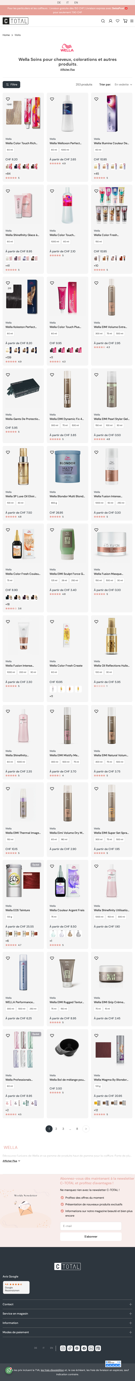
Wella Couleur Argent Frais (67, 910)
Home (6, 35)
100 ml (109, 425)
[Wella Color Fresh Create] (67, 636)
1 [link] (49, 1129)
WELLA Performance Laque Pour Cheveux (19, 1002)
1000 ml (65, 149)
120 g (9, 916)
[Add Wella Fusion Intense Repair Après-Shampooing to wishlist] (7, 620)
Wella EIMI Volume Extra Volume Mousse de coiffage (109, 327)
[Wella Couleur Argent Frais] (67, 880)
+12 (96, 1110)
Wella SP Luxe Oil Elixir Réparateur (19, 496)
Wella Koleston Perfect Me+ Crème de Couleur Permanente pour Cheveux (22, 327)
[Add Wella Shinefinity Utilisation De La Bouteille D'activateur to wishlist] (96, 865)
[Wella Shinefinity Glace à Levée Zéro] (23, 205)
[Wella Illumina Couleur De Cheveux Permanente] (111, 113)
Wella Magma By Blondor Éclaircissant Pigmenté (110, 1080)
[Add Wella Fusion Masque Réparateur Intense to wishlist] (96, 528)
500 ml (119, 333)
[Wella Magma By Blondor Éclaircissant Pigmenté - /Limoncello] (97, 1103)
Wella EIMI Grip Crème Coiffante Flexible (108, 1002)
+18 (7, 604)
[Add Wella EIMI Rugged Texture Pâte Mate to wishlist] (52, 957)
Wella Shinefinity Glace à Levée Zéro (21, 235)
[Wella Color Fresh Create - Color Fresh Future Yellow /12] (78, 689)
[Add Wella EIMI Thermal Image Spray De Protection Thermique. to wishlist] (7, 787)
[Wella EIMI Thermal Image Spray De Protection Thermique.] (23, 803)
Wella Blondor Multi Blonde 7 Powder (67, 496)
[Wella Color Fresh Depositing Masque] (111, 205)
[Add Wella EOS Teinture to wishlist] (7, 865)
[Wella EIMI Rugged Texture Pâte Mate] (67, 972)
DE (59, 2)
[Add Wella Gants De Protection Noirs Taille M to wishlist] (7, 373)
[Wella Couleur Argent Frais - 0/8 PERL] (53, 933)
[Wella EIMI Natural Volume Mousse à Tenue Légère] (111, 725)
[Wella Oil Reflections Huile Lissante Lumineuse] (111, 636)
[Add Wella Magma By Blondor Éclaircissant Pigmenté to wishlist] (96, 1034)
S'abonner (90, 1236)
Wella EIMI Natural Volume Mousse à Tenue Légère (111, 755)
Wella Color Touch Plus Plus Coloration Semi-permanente (64, 327)
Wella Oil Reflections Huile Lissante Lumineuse (111, 666)
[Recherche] (103, 21)
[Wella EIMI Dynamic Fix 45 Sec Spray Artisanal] (67, 389)
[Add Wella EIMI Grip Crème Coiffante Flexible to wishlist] (96, 957)
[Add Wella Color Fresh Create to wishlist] (52, 620)
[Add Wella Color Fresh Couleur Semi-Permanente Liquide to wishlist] (7, 528)
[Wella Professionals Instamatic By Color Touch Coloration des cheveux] (23, 1049)
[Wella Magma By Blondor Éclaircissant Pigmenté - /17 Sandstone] (114, 1103)
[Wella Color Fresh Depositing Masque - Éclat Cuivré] (122, 258)
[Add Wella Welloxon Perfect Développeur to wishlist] (52, 97)
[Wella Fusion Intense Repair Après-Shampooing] (23, 636)
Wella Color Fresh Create (66, 665)
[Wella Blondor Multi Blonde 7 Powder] (67, 466)
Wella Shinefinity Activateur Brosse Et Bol (21, 755)
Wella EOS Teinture (17, 910)
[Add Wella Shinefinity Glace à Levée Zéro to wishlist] (7, 189)
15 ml (107, 1008)
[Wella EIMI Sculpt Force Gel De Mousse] (67, 544)
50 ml (110, 502)
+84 (8, 173)
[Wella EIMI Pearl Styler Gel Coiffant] (111, 389)
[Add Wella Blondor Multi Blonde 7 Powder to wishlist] (52, 451)
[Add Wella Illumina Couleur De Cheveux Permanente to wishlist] (96, 97)
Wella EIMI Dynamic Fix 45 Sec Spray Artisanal (67, 419)
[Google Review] (16, 1287)
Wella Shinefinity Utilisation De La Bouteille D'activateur (111, 910)
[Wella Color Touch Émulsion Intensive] (67, 205)
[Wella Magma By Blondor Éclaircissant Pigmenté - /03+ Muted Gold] (122, 1103)
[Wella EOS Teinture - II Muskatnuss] (8, 933)
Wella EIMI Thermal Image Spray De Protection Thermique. (22, 833)
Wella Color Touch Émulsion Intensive (62, 235)
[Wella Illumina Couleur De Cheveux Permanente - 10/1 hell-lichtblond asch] (114, 166)
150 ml (98, 241)
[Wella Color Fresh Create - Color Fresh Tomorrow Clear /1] (53, 689)
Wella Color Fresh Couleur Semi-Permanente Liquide (22, 574)
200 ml (22, 672)
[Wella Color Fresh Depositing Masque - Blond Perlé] (97, 258)
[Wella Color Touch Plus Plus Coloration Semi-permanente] (67, 297)
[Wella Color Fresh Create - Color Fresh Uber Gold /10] (61, 689)
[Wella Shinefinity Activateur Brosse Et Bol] (23, 725)
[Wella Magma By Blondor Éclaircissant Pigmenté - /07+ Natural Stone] (105, 1103)
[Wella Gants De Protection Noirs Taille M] (23, 389)
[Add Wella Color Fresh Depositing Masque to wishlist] (96, 189)
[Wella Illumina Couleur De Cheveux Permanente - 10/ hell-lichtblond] (97, 166)
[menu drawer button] (131, 21)
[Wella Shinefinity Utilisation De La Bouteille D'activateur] (111, 880)
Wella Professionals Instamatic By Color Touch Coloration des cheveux (22, 1080)
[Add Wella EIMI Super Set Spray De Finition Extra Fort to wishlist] (96, 787)
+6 (7, 941)
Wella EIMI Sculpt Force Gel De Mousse (67, 574)
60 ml (10, 149)
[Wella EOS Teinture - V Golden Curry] (25, 933)
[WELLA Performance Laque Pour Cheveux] (23, 972)
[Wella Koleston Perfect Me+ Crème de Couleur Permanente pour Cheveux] (23, 297)
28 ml (64, 580)
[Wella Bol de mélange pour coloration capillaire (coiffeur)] (67, 1049)
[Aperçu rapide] (39, 100)
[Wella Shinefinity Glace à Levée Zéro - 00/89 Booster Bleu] (25, 258)
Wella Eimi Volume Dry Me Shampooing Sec (67, 833)
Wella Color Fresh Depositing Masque (106, 235)
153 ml (111, 916)
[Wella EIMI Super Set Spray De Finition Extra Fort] (111, 803)
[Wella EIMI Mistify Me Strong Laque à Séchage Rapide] (67, 725)
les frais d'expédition (52, 1370)
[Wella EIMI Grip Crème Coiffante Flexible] (111, 972)
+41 (7, 265)
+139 (8, 357)
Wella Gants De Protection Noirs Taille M (22, 419)
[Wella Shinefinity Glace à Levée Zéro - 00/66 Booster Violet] (17, 258)
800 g (54, 502)
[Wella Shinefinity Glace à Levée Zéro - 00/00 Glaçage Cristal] (8, 258)
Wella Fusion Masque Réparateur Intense (107, 574)
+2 (7, 1110)
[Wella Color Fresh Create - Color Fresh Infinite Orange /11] (69, 689)
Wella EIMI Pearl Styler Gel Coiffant (111, 419)
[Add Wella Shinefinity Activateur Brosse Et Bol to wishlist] (7, 710)
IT (67, 2)
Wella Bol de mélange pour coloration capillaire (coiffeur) (67, 1080)
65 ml (54, 839)
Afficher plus (67, 69)
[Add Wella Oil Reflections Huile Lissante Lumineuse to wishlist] (96, 620)
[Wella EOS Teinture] (23, 880)
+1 (51, 941)
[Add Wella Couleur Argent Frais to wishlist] (52, 865)
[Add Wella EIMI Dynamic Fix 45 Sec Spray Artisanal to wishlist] (52, 373)
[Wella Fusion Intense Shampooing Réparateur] (111, 466)
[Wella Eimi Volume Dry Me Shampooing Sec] (67, 803)
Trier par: (105, 84)
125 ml (54, 580)
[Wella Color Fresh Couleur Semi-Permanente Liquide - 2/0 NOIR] (8, 597)
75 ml (109, 333)
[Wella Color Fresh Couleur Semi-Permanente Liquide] (23, 544)
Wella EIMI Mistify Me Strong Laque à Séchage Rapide (65, 755)
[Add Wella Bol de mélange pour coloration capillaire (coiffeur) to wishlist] (52, 1034)
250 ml (120, 502)
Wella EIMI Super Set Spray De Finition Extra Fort (111, 833)
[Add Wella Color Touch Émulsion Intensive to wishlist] (52, 189)
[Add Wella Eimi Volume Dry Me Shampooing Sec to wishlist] (52, 787)
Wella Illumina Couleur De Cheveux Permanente (110, 143)
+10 (96, 265)
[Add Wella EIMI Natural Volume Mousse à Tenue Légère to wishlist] (96, 710)
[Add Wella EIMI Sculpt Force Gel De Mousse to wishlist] (52, 528)
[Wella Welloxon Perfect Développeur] (67, 113)
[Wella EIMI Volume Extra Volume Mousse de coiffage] (111, 297)
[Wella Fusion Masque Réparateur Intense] (111, 544)
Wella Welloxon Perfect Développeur (65, 143)
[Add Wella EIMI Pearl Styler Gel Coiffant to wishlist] (96, 373)
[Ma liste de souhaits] (117, 20)
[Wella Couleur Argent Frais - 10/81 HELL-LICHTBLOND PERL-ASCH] (69, 933)
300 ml (98, 333)
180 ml (64, 839)
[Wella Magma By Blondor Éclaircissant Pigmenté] (111, 1049)
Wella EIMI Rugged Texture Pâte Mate (67, 1002)
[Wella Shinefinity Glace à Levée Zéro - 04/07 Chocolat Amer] (34, 258)
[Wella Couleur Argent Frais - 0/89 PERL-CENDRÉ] (61, 933)
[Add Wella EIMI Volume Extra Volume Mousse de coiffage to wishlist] (96, 281)
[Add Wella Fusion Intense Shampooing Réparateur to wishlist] (96, 451)
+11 (51, 357)
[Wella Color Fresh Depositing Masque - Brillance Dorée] (105, 258)
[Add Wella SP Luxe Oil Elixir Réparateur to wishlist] (7, 451)
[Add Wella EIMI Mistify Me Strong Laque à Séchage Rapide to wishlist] (52, 710)
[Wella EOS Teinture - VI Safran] (34, 933)
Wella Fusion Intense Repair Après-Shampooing (22, 666)
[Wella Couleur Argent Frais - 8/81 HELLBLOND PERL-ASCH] (78, 933)
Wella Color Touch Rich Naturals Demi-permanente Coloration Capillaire (20, 143)
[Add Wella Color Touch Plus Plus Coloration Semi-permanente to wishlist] (52, 281)
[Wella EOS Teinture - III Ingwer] (17, 933)
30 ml (119, 425)
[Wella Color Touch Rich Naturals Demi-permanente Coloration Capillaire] (23, 113)
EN (76, 2)
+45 (96, 173)
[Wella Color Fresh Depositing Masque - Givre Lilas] (114, 258)
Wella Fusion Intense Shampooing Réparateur (110, 496)
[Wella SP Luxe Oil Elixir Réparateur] (23, 466)
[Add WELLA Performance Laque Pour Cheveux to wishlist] (7, 957)
